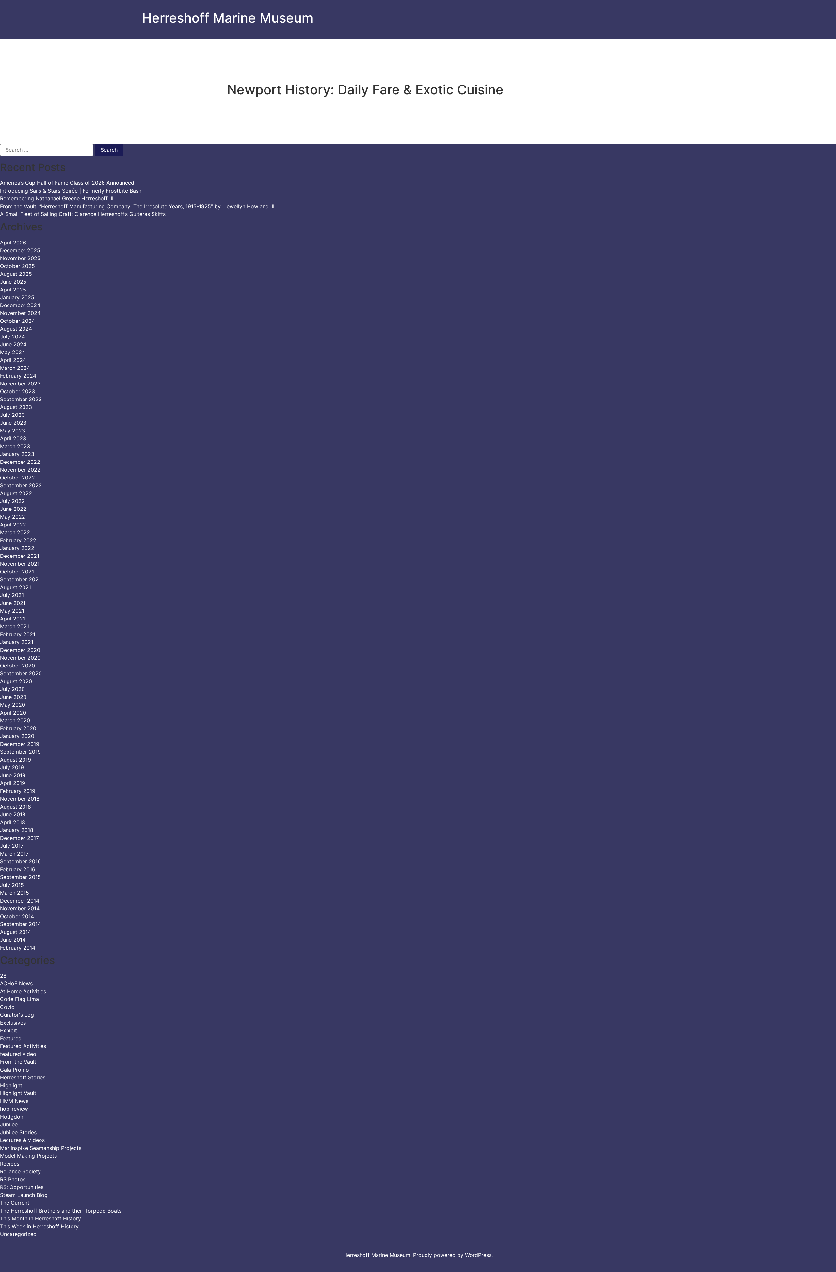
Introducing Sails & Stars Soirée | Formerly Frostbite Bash (70, 190)
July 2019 (12, 767)
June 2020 (13, 697)
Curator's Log (17, 1015)
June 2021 (12, 603)
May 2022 (12, 516)
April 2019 (12, 783)
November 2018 (20, 798)
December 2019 (19, 744)
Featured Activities (23, 1046)
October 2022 (17, 477)
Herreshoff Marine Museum (227, 18)
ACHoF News (16, 983)
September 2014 (20, 924)
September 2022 (21, 485)
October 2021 (17, 571)
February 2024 (18, 375)
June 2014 (12, 939)
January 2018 (16, 830)
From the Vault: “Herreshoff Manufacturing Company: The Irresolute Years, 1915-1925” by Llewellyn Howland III (137, 206)
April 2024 (13, 360)
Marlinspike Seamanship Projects (40, 1148)
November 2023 (20, 383)
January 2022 (17, 548)
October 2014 (17, 916)
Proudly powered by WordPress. (453, 1255)
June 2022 (13, 509)
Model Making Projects (28, 1156)
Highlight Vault (18, 1093)
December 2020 (20, 650)
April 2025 (13, 289)
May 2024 (12, 352)
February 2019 (17, 791)
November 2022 (20, 469)
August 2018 (15, 806)
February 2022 (18, 540)
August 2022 (16, 493)
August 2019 (15, 759)
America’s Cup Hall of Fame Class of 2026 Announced (67, 183)
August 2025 (16, 274)
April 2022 (13, 524)
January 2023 (17, 454)
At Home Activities (23, 991)
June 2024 (13, 344)
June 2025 (13, 281)
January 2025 (17, 297)
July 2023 (12, 415)
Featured (11, 1038)
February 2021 (17, 634)
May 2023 (12, 430)
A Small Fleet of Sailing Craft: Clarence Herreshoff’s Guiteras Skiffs (83, 214)
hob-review (14, 1109)
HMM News (14, 1101)
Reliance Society (20, 1171)
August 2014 (15, 932)
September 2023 (21, 399)
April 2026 (13, 242)
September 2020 (21, 673)
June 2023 (13, 422)
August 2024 (16, 328)
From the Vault (18, 1062)
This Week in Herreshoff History (39, 1226)
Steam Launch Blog (24, 1195)
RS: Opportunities (21, 1187)
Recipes (9, 1163)
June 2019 (12, 775)
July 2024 (12, 336)
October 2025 (17, 266)
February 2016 (17, 869)
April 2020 (13, 712)
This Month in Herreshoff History (40, 1218)
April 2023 (13, 438)
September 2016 (20, 861)
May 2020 (12, 704)
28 (3, 975)
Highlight (11, 1085)
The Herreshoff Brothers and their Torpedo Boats (60, 1210)
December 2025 (20, 250)
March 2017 (14, 853)
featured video (18, 1054)
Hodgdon (11, 1116)
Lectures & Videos (22, 1140)
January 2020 (17, 736)
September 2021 (20, 579)
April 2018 (12, 822)
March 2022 (15, 532)
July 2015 (12, 885)
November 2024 (20, 313)
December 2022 (20, 462)
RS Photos (12, 1179)
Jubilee (9, 1124)
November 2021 (20, 563)
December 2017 (19, 838)
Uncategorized (18, 1234)
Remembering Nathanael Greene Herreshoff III (56, 198)
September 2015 (20, 877)
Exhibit (8, 1030)
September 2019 (20, 751)
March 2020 (15, 720)
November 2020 (20, 657)
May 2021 (12, 610)
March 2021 (14, 626)
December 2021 (19, 556)
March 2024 (15, 368)
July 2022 (12, 501)
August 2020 (16, 681)
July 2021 (12, 595)
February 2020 (18, 728)
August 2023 (16, 407)
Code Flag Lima (19, 999)
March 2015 (14, 892)
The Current (14, 1203)
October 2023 (17, 391)
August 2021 (15, 587)
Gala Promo (14, 1069)
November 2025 (20, 258)
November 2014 (20, 908)
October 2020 (17, 665)
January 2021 (16, 642)
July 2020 (12, 689)
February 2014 (17, 947)
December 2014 (19, 900)
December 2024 (20, 305)
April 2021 (12, 618)
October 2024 (17, 321)
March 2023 (15, 446)
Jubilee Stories (18, 1132)
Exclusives (13, 1022)
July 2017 (12, 845)
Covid (7, 1007)
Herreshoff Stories (22, 1077)
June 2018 (12, 814)
